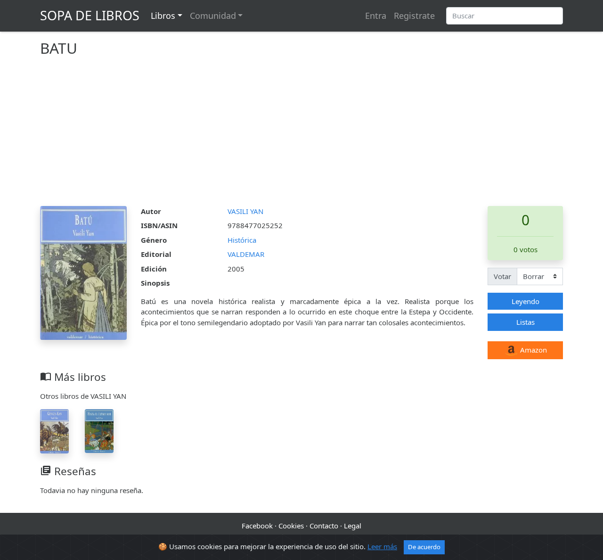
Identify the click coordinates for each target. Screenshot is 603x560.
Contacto (324, 525)
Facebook (257, 525)
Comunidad (213, 15)
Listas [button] (525, 322)
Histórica (242, 240)
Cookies (291, 525)
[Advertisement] (301, 135)
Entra (375, 15)
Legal (352, 525)
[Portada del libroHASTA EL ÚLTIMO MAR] (99, 430)
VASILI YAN (245, 211)
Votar (502, 276)
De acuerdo (424, 547)
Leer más (382, 546)
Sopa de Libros (89, 15)
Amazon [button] (532, 349)
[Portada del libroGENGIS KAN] (54, 430)
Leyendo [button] (525, 301)
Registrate (414, 15)
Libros (163, 15)
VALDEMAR (246, 254)
